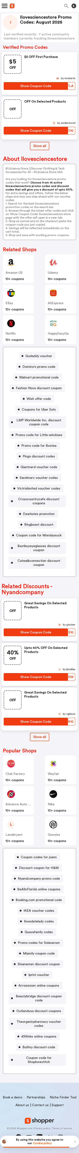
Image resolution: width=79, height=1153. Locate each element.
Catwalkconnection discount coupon (38, 562)
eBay (9, 303)
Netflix (11, 333)
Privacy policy (42, 1128)
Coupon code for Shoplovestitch (39, 1060)
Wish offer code (39, 398)
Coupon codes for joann (39, 857)
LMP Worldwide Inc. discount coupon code (39, 422)
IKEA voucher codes (39, 910)
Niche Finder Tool (63, 1097)
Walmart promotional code (39, 377)
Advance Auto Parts (21, 804)
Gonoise (54, 834)
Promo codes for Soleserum (39, 942)
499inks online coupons (38, 1036)
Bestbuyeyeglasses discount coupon (38, 548)
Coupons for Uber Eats (39, 409)
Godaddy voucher (38, 356)
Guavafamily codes (39, 932)
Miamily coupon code (39, 953)
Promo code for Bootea (38, 445)
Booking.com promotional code (39, 900)
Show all (39, 146)
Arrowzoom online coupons (38, 985)
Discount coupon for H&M (39, 867)
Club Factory (15, 773)
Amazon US (14, 272)
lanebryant (14, 834)
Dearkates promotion (39, 514)
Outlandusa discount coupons (38, 1011)
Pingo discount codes (39, 456)
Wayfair (53, 773)
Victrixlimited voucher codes (38, 488)
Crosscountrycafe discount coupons (38, 501)
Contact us (40, 1105)
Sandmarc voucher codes (39, 477)
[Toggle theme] (73, 5)
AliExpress (56, 303)
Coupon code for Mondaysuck (39, 535)
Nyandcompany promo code (39, 878)
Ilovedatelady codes (39, 921)
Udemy (53, 272)
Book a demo (12, 1097)
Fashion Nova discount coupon (39, 388)
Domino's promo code (38, 366)
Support (58, 1105)
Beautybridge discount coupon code (39, 998)
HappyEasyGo (58, 333)
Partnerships (36, 1097)
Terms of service (62, 1128)
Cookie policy (42, 1143)
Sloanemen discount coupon (39, 964)
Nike (51, 804)
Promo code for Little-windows (38, 435)
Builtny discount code (38, 1047)
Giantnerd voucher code (39, 467)
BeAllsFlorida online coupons (38, 889)
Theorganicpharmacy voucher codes (39, 1023)
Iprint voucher (38, 974)
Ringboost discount (38, 524)
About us (22, 1105)
